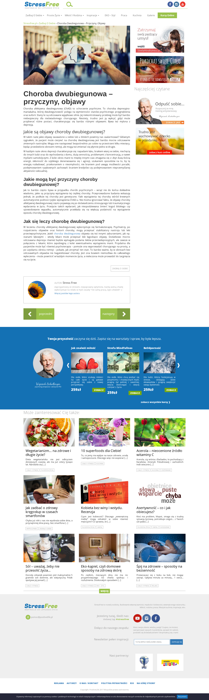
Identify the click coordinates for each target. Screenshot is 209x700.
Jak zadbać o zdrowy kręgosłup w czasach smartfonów (42, 511)
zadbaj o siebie (34, 15)
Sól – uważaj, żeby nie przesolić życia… (42, 568)
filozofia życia (47, 470)
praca (124, 15)
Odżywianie (166, 470)
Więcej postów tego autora (67, 293)
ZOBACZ (99, 390)
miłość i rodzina (73, 15)
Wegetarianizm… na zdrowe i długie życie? (48, 452)
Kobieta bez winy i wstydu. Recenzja (102, 509)
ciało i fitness (32, 470)
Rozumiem (182, 696)
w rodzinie (164, 527)
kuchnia (137, 15)
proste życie (54, 15)
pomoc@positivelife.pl (42, 617)
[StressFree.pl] (42, 5)
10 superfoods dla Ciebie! (101, 450)
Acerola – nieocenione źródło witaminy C (159, 452)
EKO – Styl (110, 15)
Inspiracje (92, 15)
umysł (99, 527)
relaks (154, 586)
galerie (151, 15)
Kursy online (167, 15)
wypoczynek (32, 529)
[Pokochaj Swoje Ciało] (160, 69)
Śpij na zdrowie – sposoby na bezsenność (159, 568)
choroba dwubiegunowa (67, 233)
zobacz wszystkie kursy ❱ (155, 402)
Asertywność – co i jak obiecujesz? (153, 509)
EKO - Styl (100, 586)
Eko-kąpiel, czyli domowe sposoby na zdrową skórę (101, 568)
